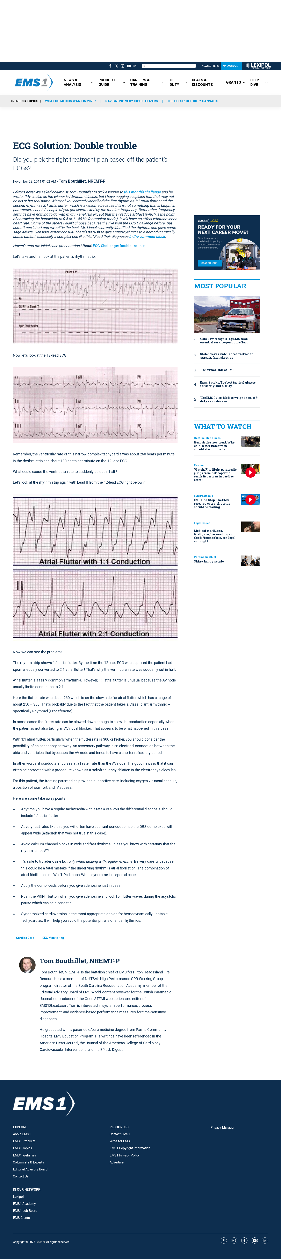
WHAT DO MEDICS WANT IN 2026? (70, 101)
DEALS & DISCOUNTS (202, 82)
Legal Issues (202, 523)
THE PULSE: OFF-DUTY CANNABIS (192, 101)
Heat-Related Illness (207, 438)
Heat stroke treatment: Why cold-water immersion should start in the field (214, 445)
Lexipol (40, 1242)
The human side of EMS (217, 370)
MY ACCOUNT (231, 65)
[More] (92, 82)
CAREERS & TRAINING (140, 82)
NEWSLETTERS (210, 65)
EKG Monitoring (53, 937)
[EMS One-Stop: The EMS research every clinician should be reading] (250, 499)
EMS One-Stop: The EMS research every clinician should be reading (212, 503)
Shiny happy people (209, 561)
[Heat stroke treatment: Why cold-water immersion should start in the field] (250, 441)
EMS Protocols (203, 495)
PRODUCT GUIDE (107, 82)
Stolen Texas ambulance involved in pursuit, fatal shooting (226, 355)
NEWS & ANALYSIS (72, 82)
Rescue (199, 465)
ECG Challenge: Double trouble (119, 246)
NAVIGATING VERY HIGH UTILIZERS (131, 101)
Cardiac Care (25, 937)
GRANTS (233, 82)
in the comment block (147, 236)
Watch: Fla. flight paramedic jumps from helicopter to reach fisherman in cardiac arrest (215, 475)
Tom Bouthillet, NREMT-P (82, 181)
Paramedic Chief (205, 557)
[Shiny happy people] (250, 560)
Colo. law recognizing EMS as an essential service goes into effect (224, 340)
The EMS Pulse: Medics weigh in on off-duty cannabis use (229, 399)
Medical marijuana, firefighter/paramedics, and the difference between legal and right (215, 536)
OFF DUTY (174, 82)
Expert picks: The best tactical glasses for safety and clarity (227, 384)
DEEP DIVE (254, 82)
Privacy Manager (222, 1127)
